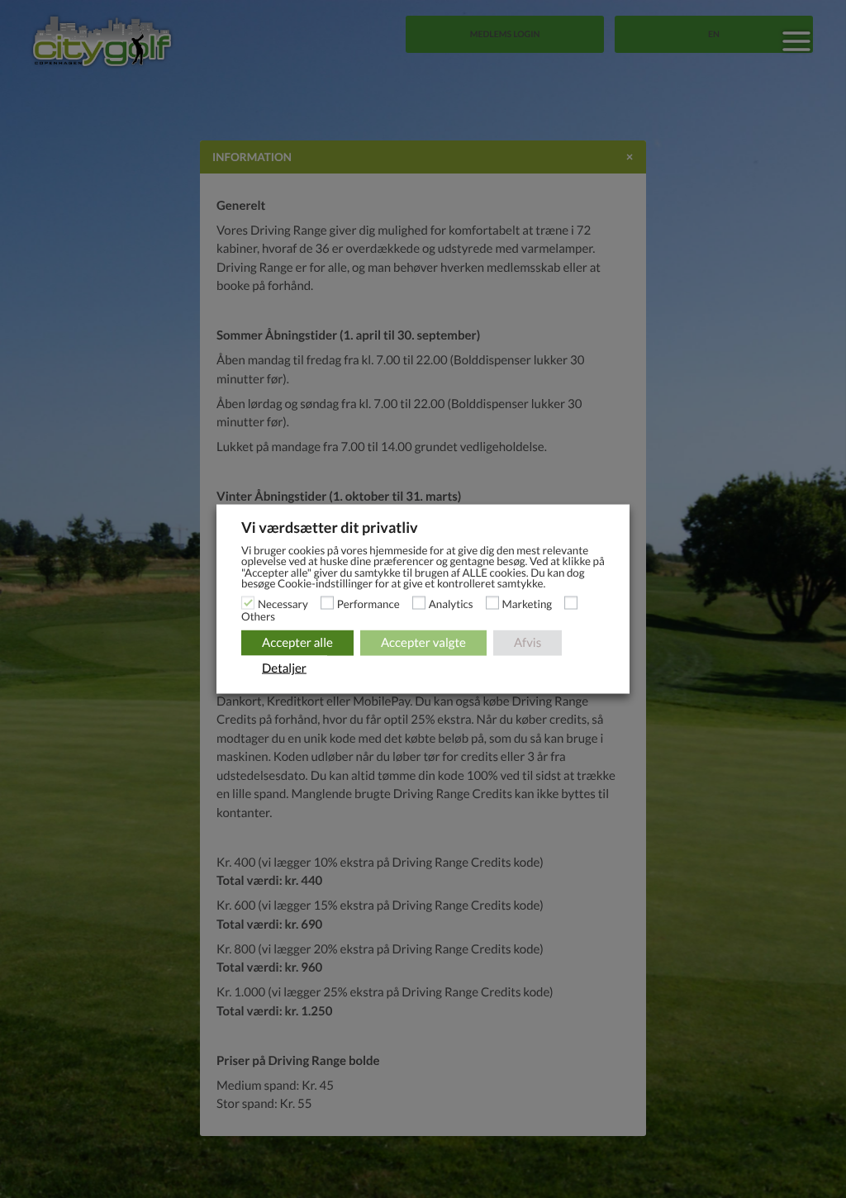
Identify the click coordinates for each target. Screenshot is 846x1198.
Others (258, 615)
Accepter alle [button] (297, 642)
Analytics (451, 603)
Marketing (527, 603)
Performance (368, 603)
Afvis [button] (527, 642)
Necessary (283, 603)
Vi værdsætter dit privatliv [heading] (329, 527)
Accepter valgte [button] (423, 642)
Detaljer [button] (284, 667)
